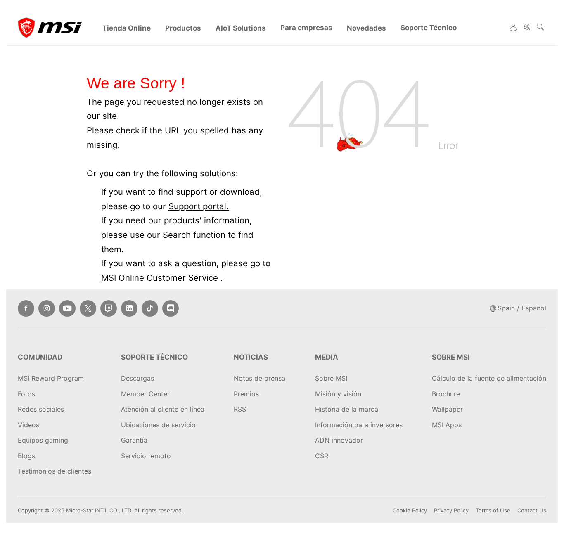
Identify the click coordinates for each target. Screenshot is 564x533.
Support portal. (198, 206)
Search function (195, 235)
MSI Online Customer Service (159, 277)
